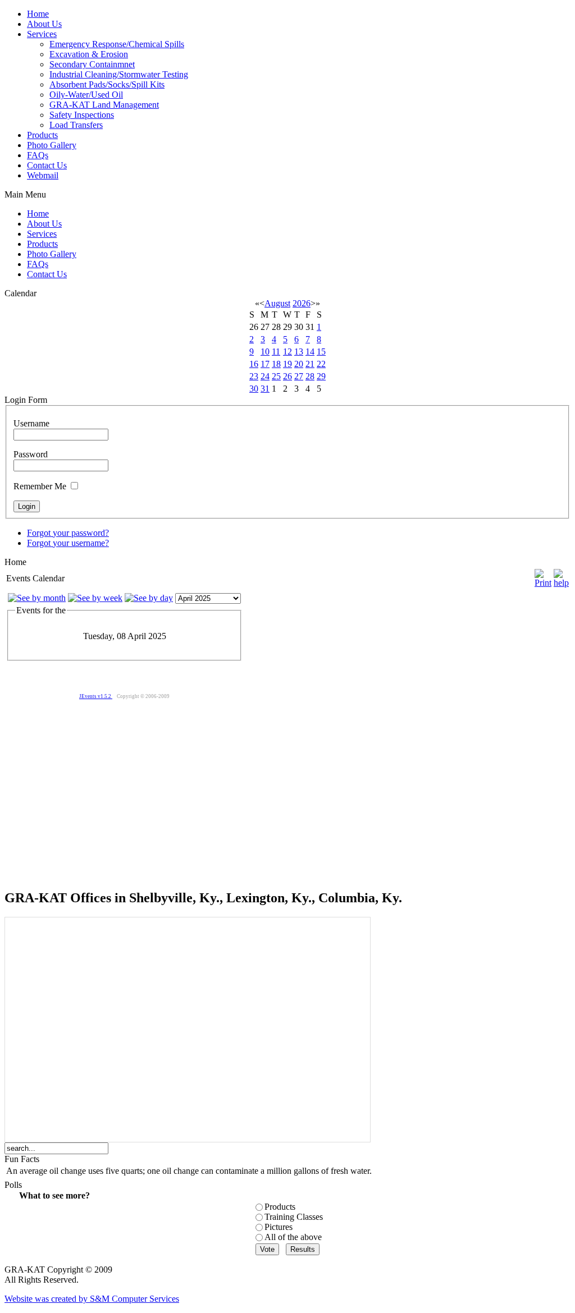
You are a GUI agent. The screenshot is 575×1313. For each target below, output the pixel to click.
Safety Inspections (81, 115)
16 (253, 364)
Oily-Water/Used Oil (86, 94)
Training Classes (293, 1217)
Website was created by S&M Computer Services (91, 1298)
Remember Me (39, 486)
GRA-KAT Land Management (104, 104)
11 (276, 351)
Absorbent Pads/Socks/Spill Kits (107, 84)
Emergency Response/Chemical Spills (116, 44)
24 (265, 376)
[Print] (543, 575)
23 (253, 376)
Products (279, 1206)
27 (298, 376)
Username (31, 423)
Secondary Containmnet (92, 64)
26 (287, 376)
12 (287, 351)
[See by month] (37, 598)
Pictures (278, 1227)
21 (309, 364)
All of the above (293, 1237)
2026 (302, 303)
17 (265, 364)
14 (309, 351)
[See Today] (149, 598)
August (277, 303)
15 (321, 351)
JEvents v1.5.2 (95, 696)
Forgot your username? (68, 543)
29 (321, 376)
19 (287, 364)
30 (253, 388)
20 (298, 364)
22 (321, 364)
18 (276, 364)
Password (30, 454)
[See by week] (95, 598)
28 (309, 376)
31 (265, 388)
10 (265, 351)
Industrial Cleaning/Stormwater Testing (118, 74)
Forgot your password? (68, 533)
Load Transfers (76, 125)
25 (276, 376)
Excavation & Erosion (88, 54)
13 (298, 351)
